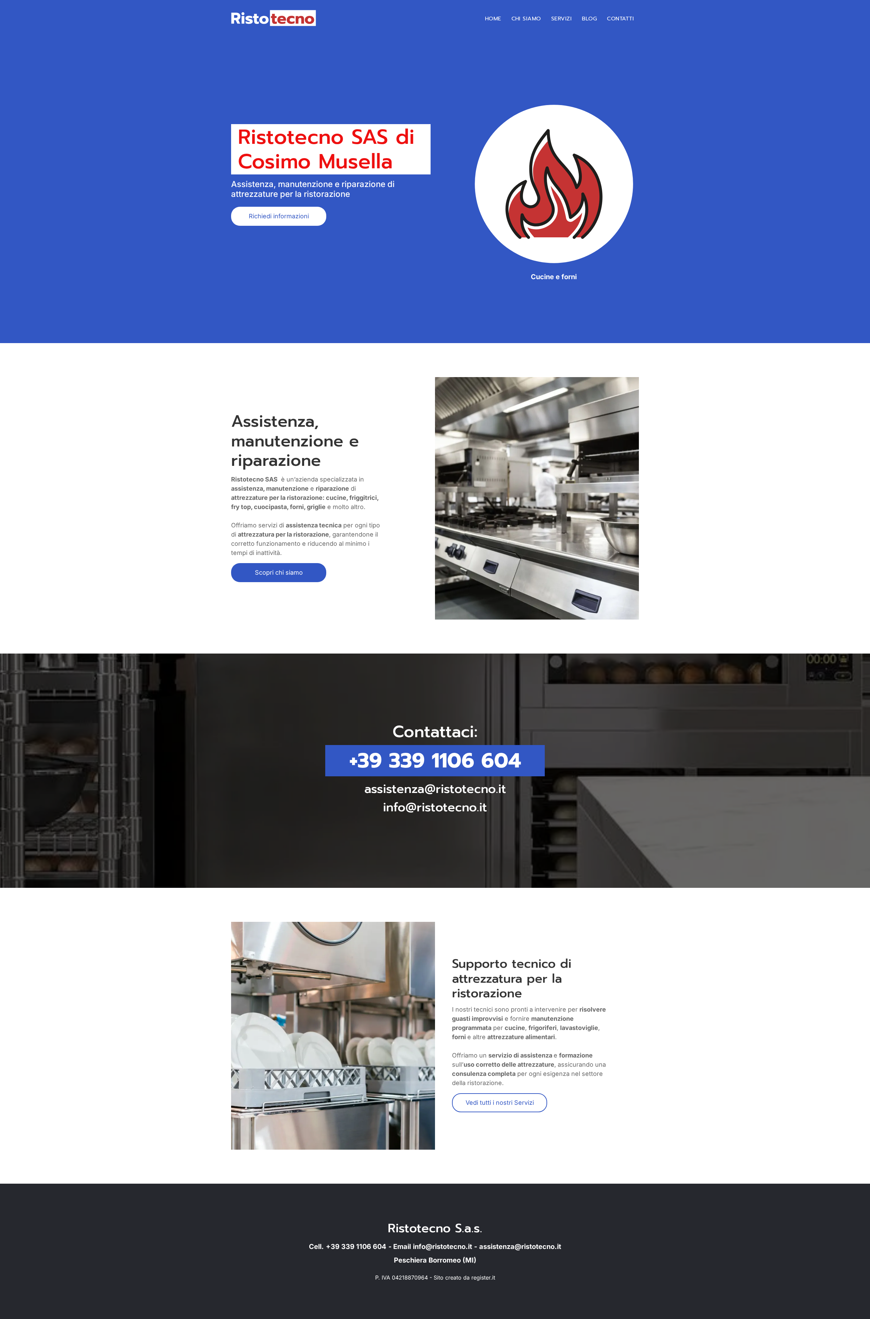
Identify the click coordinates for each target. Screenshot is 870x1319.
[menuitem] (493, 19)
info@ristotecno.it (435, 807)
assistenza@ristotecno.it (435, 789)
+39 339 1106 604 (435, 760)
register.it (483, 1277)
